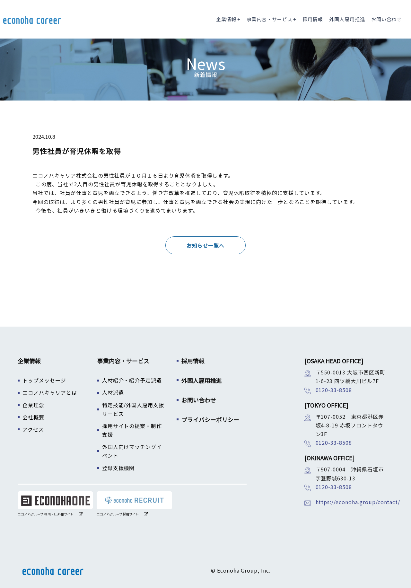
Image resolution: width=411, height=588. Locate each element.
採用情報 (312, 19)
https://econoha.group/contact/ (358, 502)
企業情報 (226, 19)
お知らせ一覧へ (206, 245)
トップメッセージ (44, 380)
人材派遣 (113, 392)
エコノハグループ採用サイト (118, 514)
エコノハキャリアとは (49, 392)
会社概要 (33, 417)
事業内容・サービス (270, 19)
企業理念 (33, 405)
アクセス (33, 429)
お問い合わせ (386, 19)
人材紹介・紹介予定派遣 (132, 380)
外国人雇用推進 (347, 19)
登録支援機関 (118, 468)
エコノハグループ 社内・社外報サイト (46, 514)
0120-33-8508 (334, 390)
